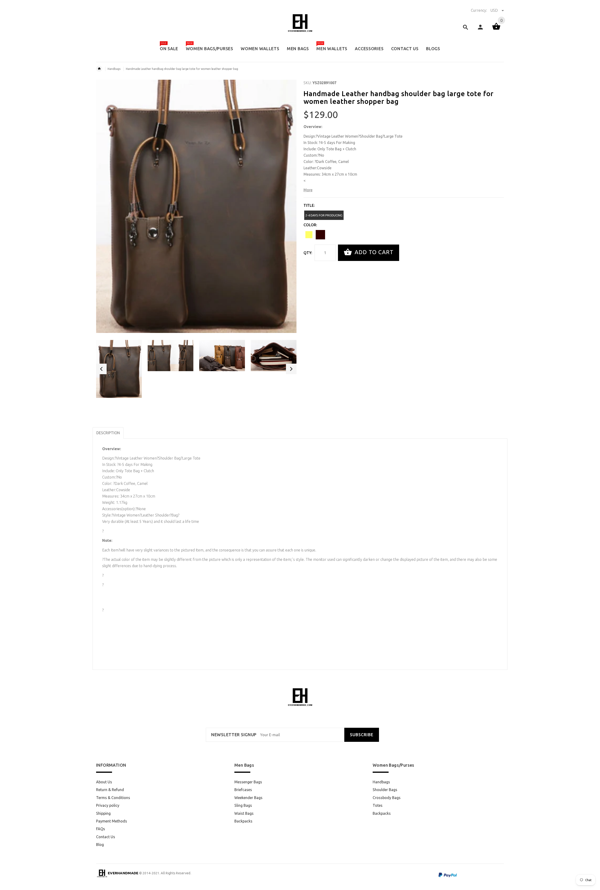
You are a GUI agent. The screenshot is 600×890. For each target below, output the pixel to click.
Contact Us (105, 837)
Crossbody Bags (387, 798)
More (308, 190)
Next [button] (291, 369)
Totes (377, 805)
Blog (100, 844)
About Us (104, 782)
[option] (119, 369)
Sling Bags (243, 805)
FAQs (100, 829)
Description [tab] (108, 433)
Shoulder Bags (385, 790)
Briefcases (243, 790)
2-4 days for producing (323, 215)
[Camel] (309, 234)
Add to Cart (373, 252)
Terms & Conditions (113, 798)
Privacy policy (107, 805)
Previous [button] (101, 369)
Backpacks (243, 821)
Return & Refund (110, 790)
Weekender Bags (248, 798)
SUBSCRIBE (361, 734)
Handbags (114, 68)
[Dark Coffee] (320, 234)
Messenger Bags (248, 782)
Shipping (103, 813)
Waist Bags (244, 813)
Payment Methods (111, 821)
